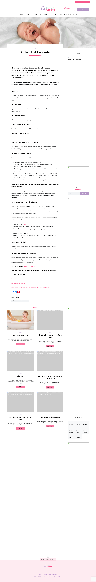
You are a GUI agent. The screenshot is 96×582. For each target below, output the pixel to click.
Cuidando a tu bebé (16, 278)
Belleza (60, 14)
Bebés (35, 48)
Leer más (20, 344)
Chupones (20, 376)
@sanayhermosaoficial (83, 7)
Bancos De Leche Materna (50, 417)
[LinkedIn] (44, 570)
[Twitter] (42, 570)
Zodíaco (53, 14)
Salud (35, 14)
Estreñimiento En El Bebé (18, 283)
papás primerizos (23, 300)
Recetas (75, 14)
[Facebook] (40, 570)
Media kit (72, 2)
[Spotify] (53, 570)
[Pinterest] (49, 570)
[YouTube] (46, 570)
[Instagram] (51, 570)
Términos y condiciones (52, 574)
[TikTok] (55, 570)
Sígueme (82, 9)
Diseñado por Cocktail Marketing (55, 576)
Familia (29, 14)
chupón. (26, 224)
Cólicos (15, 300)
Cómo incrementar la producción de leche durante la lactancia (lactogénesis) (30, 287)
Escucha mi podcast (81, 2)
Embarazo (21, 14)
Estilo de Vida (44, 14)
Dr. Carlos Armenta (30, 266)
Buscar (84, 193)
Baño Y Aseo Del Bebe (21, 335)
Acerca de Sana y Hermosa (61, 2)
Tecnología (67, 14)
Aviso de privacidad (43, 574)
